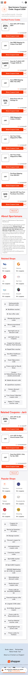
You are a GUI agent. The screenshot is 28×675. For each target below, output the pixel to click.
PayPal (4, 268)
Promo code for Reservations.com (13, 615)
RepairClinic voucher (13, 349)
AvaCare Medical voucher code (13, 621)
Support (21, 655)
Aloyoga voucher (13, 535)
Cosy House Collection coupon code (13, 396)
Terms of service (23, 664)
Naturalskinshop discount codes (14, 578)
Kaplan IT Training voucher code (13, 402)
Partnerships (19, 649)
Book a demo (9, 649)
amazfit (18, 294)
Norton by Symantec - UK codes (14, 530)
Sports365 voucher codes (14, 559)
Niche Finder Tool (15, 651)
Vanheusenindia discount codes (14, 304)
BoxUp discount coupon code (14, 584)
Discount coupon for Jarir (13, 541)
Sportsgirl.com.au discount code (13, 331)
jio (3, 281)
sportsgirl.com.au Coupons (13, 337)
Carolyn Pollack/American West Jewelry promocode (13, 374)
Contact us (14, 655)
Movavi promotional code (14, 325)
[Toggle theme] (25, 2)
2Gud (4, 514)
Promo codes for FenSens (13, 633)
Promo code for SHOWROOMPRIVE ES (13, 591)
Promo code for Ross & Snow (13, 367)
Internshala (5, 294)
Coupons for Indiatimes (14, 524)
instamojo (19, 488)
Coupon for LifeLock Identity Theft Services (13, 344)
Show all (14, 210)
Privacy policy (15, 664)
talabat (4, 501)
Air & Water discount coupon (13, 609)
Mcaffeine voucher (14, 309)
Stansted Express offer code (13, 598)
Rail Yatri (19, 281)
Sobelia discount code (14, 380)
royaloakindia (20, 501)
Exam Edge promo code (13, 360)
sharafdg (19, 514)
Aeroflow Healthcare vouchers (13, 354)
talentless (5, 488)
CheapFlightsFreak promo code (14, 627)
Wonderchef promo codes (14, 319)
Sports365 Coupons (13, 565)
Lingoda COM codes (13, 603)
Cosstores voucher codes (14, 553)
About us (7, 655)
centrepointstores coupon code (13, 547)
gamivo (18, 268)
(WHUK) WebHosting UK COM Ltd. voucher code (14, 571)
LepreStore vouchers (13, 384)
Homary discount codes (13, 390)
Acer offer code (14, 314)
